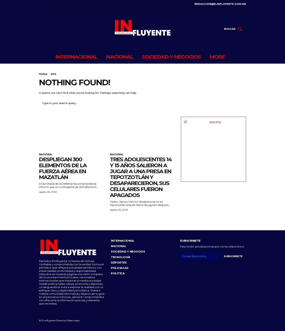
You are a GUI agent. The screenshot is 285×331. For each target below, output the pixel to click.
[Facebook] (39, 4)
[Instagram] (45, 4)
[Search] (241, 103)
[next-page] (47, 219)
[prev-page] (41, 219)
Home (43, 73)
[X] (57, 4)
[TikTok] (51, 4)
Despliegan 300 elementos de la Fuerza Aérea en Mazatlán (62, 168)
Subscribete (233, 256)
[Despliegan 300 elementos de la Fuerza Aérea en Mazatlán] (71, 133)
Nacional (46, 154)
